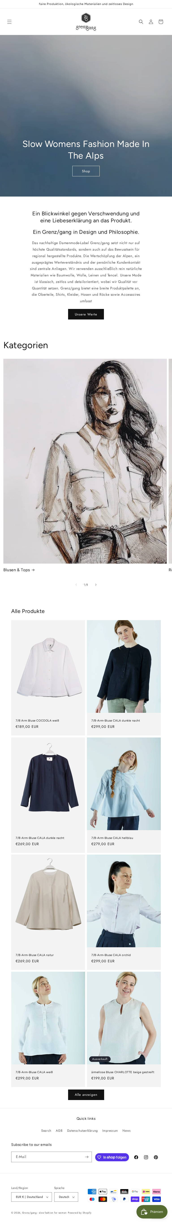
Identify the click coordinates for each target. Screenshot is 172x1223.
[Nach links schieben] (76, 585)
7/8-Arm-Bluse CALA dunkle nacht (115, 720)
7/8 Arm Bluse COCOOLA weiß (37, 720)
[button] (9, 22)
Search (46, 1130)
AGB (59, 1130)
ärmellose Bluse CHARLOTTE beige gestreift (123, 1072)
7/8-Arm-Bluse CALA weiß (34, 1072)
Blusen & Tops (16, 569)
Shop (86, 170)
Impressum (110, 1130)
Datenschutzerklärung (82, 1130)
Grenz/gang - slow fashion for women (44, 1212)
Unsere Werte (86, 314)
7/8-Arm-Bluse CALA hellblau (112, 837)
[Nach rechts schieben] (96, 585)
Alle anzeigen (86, 1094)
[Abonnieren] (87, 1157)
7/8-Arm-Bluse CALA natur (35, 954)
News (127, 1130)
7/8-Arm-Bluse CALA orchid (111, 954)
